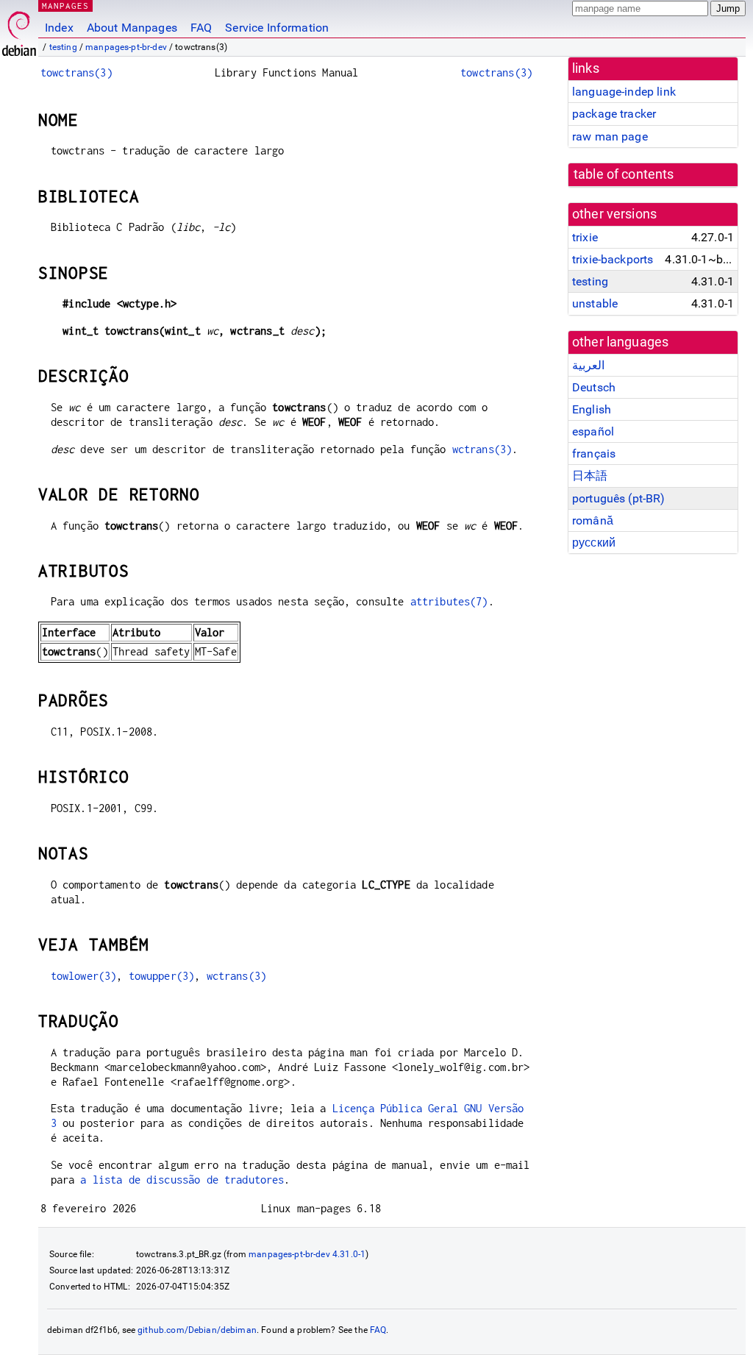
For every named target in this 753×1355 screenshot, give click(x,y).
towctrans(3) (76, 72)
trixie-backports (612, 259)
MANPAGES (65, 5)
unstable (595, 303)
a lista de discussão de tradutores (182, 1179)
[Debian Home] (19, 30)
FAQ (201, 28)
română (592, 520)
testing (63, 47)
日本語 (589, 476)
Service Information (277, 28)
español (593, 431)
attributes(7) (449, 601)
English (591, 409)
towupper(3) (162, 976)
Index (59, 28)
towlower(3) (84, 976)
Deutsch (593, 387)
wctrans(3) (482, 449)
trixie (585, 237)
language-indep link (624, 92)
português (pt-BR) (618, 498)
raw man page (610, 136)
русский (593, 543)
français (593, 453)
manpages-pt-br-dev (126, 47)
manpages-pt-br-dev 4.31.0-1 (307, 1254)
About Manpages (132, 28)
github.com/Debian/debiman (197, 1330)
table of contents (624, 174)
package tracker (614, 114)
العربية (588, 365)
